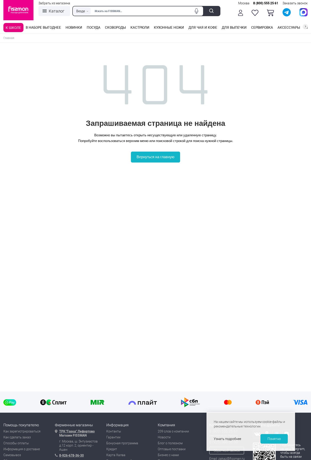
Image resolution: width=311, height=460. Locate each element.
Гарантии (113, 437)
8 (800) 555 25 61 (265, 3)
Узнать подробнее (227, 439)
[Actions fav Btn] (255, 13)
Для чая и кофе (203, 27)
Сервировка (262, 27)
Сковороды (115, 27)
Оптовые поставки (172, 449)
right (305, 26)
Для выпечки (234, 27)
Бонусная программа (122, 443)
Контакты (113, 431)
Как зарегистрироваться (22, 431)
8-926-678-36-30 (71, 455)
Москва (244, 3)
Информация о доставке (21, 449)
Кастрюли (139, 27)
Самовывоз (12, 455)
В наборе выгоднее (43, 27)
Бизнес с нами (168, 455)
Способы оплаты (16, 443)
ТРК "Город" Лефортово (77, 431)
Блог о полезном (170, 443)
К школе (13, 28)
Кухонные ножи (169, 27)
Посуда (93, 27)
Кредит (111, 449)
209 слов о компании (173, 431)
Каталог (56, 11)
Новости (164, 437)
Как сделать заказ (17, 437)
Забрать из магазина (54, 3)
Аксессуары (289, 27)
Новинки (74, 27)
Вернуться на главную (155, 157)
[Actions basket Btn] (270, 12)
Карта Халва (115, 455)
